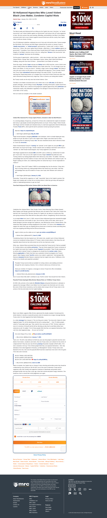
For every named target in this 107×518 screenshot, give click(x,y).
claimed (48, 154)
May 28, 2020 (35, 134)
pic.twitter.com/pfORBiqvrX (48, 232)
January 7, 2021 (36, 337)
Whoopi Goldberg (49, 461)
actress (30, 66)
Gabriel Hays (17, 19)
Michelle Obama (39, 283)
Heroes (50, 52)
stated (56, 68)
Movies (27, 466)
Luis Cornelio (73, 83)
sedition (57, 48)
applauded (21, 253)
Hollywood (34, 459)
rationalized (26, 72)
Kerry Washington (52, 459)
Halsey (40, 64)
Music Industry (59, 461)
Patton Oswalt (24, 461)
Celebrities (42, 466)
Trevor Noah (41, 461)
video (21, 218)
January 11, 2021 (36, 175)
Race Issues (25, 468)
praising (39, 344)
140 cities (51, 82)
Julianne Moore (42, 459)
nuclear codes (53, 251)
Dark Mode (69, 7)
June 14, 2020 (36, 362)
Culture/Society (17, 468)
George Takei (26, 459)
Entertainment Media (52, 466)
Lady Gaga (60, 459)
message (21, 320)
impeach (40, 249)
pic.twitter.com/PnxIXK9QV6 (43, 334)
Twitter (15, 463)
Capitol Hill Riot (34, 466)
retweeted (21, 257)
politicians (61, 86)
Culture (36, 463)
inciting (33, 145)
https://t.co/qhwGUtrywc (27, 130)
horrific (32, 255)
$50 (60, 145)
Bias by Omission (17, 459)
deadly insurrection (19, 46)
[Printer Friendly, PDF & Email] (21, 28)
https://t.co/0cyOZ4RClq (40, 359)
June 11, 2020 (37, 235)
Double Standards (44, 463)
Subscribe (76, 7)
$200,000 (34, 136)
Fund (19, 126)
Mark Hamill (16, 461)
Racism (52, 463)
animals (22, 54)
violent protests (32, 46)
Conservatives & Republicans (25, 463)
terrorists (23, 142)
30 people (39, 84)
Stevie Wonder (32, 461)
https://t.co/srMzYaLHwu (22, 271)
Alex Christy (72, 58)
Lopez (29, 64)
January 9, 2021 (40, 274)
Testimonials (63, 7)
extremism (35, 247)
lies (36, 140)
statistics (59, 224)
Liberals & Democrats (18, 466)
